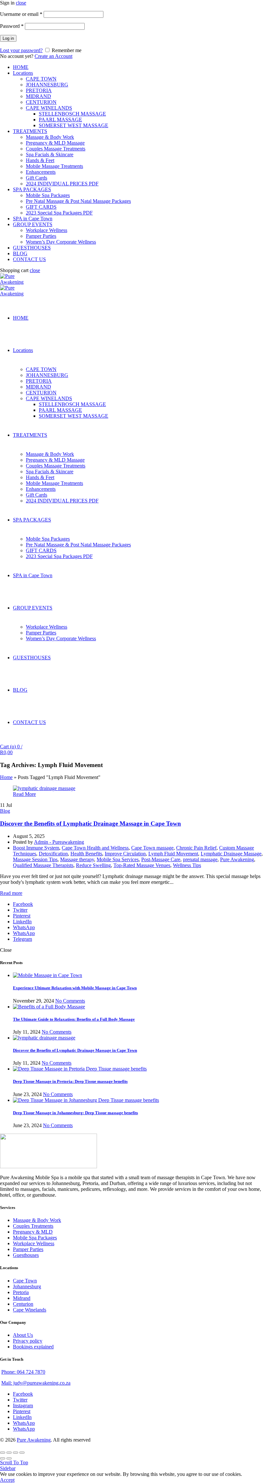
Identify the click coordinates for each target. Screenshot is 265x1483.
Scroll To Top (14, 1462)
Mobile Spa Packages (48, 195)
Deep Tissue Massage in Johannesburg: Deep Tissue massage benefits (75, 1112)
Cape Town (25, 1280)
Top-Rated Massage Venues (141, 865)
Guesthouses (26, 1255)
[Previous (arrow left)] (2, 1458)
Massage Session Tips (35, 859)
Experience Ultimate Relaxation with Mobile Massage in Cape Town (75, 987)
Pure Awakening (237, 859)
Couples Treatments (33, 1226)
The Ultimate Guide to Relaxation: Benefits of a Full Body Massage (74, 1019)
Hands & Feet (40, 160)
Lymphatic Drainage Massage (231, 853)
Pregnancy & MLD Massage (55, 143)
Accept (7, 1480)
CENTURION (41, 102)
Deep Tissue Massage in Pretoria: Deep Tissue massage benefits (70, 1081)
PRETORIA (39, 90)
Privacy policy (27, 1341)
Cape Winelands (29, 1310)
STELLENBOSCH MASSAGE (72, 113)
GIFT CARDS (41, 207)
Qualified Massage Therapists (43, 865)
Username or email (21, 14)
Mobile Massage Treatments (54, 166)
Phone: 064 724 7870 (23, 1372)
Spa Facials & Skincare (49, 154)
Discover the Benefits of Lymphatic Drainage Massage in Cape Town (90, 823)
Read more (11, 893)
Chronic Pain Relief (196, 848)
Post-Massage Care (160, 859)
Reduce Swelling (93, 865)
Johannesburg (27, 1286)
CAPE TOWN (41, 79)
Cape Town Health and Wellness (95, 848)
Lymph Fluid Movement (173, 853)
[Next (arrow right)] (9, 1458)
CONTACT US (29, 259)
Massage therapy (77, 859)
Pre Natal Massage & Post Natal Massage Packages (78, 201)
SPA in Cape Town (32, 218)
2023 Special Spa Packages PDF (59, 212)
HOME (20, 67)
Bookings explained (33, 1346)
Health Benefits (86, 853)
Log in (8, 38)
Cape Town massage (152, 848)
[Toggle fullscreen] (15, 1453)
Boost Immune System (36, 848)
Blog (5, 811)
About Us (23, 1335)
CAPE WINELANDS (49, 108)
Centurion (23, 1304)
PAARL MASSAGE (60, 119)
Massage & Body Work (50, 137)
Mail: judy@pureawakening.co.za (35, 1383)
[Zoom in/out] (22, 1453)
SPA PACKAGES (32, 189)
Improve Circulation (125, 853)
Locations (23, 73)
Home (6, 777)
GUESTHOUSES (32, 247)
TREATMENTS (30, 131)
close (21, 2)
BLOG (20, 253)
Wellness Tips (187, 865)
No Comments (70, 1001)
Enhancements (41, 172)
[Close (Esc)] (2, 1453)
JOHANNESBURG (47, 84)
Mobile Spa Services (118, 859)
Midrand (21, 1298)
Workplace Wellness (46, 230)
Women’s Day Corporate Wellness (61, 242)
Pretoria (21, 1292)
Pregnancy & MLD (33, 1232)
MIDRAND (38, 96)
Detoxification (53, 853)
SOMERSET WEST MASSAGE (73, 125)
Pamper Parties (41, 236)
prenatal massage (200, 859)
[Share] (9, 1453)
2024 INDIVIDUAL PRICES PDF (62, 183)
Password (12, 26)
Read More (24, 794)
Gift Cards (36, 178)
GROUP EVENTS (32, 224)
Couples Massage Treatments (55, 148)
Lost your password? (21, 50)
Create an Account (53, 56)
